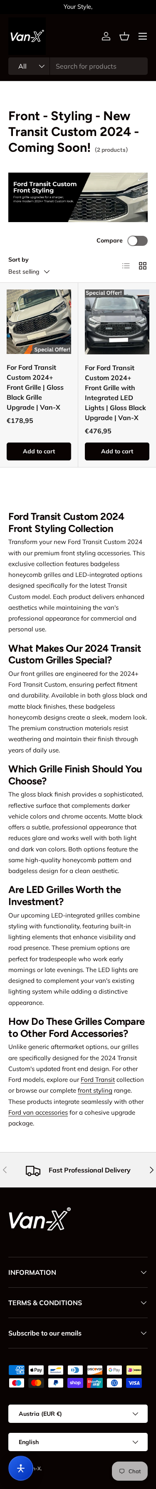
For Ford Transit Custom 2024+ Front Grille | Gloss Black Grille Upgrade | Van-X (35, 387)
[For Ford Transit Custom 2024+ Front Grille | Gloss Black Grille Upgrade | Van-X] (39, 321)
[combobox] (78, 66)
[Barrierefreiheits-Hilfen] (20, 1468)
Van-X (34, 1468)
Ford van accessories (38, 1112)
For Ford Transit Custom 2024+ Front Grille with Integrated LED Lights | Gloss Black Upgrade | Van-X (115, 393)
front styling (95, 1090)
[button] (124, 36)
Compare (110, 240)
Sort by (18, 259)
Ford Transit (98, 1079)
